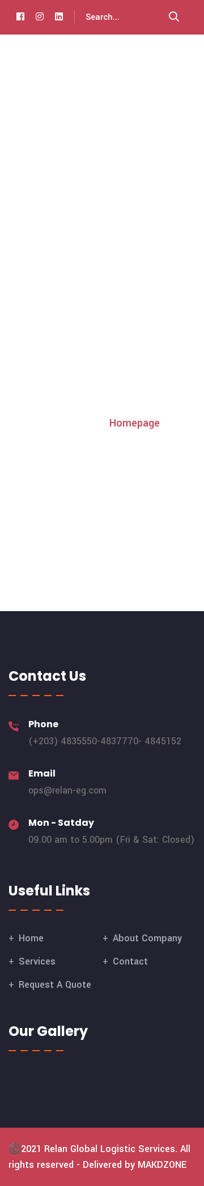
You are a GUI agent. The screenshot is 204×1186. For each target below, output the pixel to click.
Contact (130, 961)
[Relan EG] (42, 57)
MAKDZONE (162, 1164)
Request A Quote (55, 984)
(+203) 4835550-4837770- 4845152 (104, 741)
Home (31, 938)
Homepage (134, 423)
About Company (147, 938)
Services (37, 961)
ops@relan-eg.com (67, 790)
